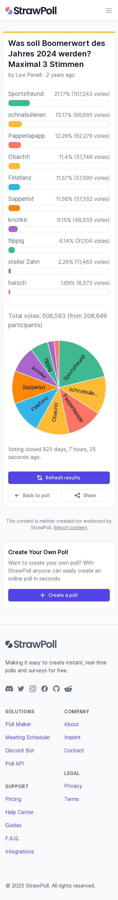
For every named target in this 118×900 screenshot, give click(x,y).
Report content (70, 527)
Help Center (19, 812)
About (71, 724)
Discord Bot (19, 750)
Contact (74, 750)
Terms (71, 799)
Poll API (14, 763)
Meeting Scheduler (27, 737)
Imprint (72, 737)
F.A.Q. (12, 838)
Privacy (73, 786)
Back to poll (36, 495)
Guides (13, 825)
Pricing (13, 799)
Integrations (19, 851)
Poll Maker (18, 724)
